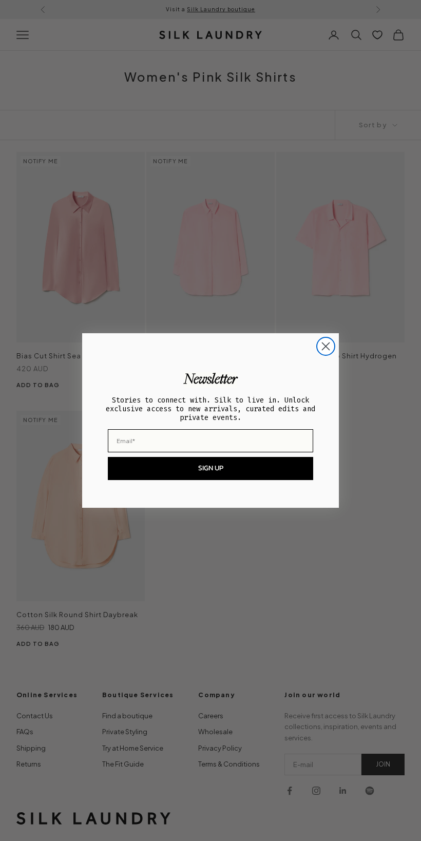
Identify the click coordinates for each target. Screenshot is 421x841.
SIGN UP (210, 468)
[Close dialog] (326, 346)
